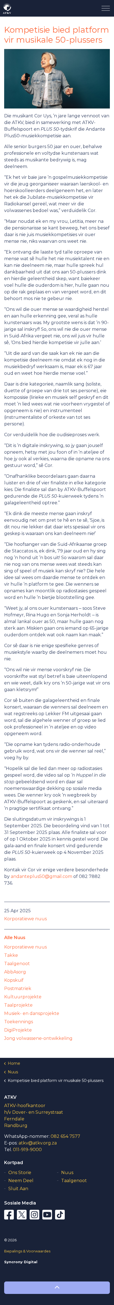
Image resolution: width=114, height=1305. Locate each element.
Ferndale (14, 1118)
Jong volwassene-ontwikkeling (38, 1038)
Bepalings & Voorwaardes (27, 1251)
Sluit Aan (18, 1188)
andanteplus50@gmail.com (41, 876)
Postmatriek (17, 988)
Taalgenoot (17, 963)
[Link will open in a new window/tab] (9, 1215)
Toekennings (18, 1021)
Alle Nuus (14, 937)
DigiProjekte (18, 1030)
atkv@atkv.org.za (38, 1143)
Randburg (15, 1125)
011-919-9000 (27, 1149)
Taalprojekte (18, 1005)
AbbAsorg (15, 972)
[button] (57, 1287)
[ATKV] (7, 8)
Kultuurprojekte (23, 996)
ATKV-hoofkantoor (24, 1105)
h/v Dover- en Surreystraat (33, 1112)
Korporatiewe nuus (25, 918)
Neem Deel (20, 1180)
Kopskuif (14, 980)
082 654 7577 (65, 1136)
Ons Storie (19, 1172)
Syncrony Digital (20, 1262)
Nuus (67, 1172)
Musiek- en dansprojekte (31, 1013)
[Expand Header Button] (105, 8)
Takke (11, 955)
